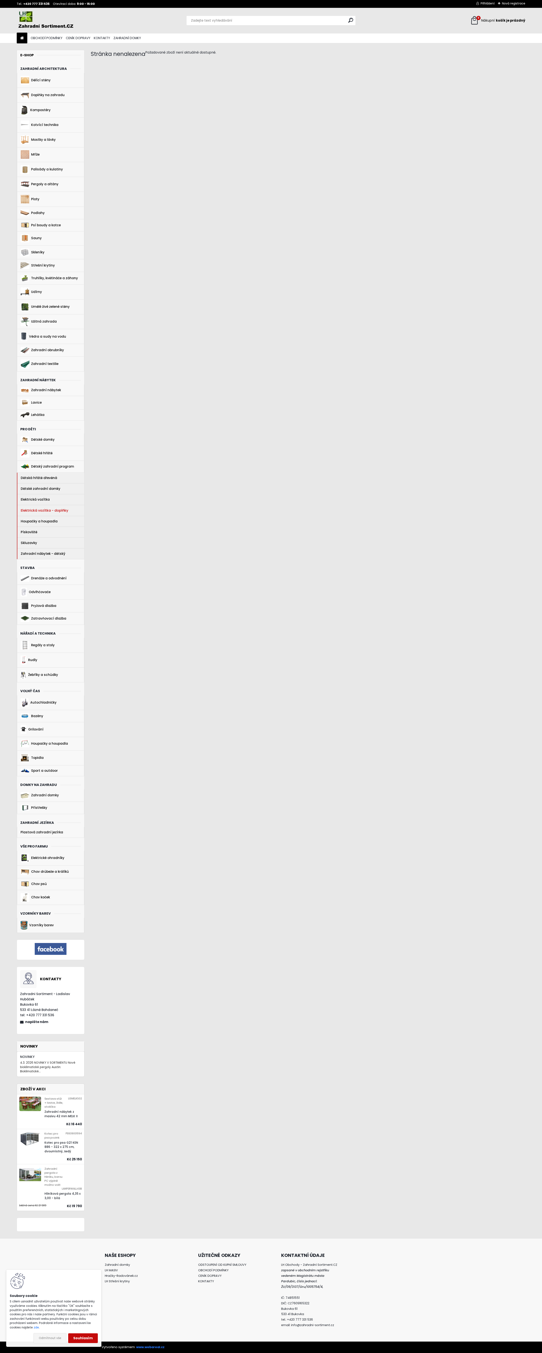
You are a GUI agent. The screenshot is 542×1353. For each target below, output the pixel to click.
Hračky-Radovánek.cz (121, 1276)
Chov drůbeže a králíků (50, 871)
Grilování (35, 729)
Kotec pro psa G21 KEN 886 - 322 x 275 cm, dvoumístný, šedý (61, 1147)
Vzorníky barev (41, 925)
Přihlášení (488, 3)
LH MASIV (111, 1270)
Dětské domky (43, 439)
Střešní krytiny (43, 265)
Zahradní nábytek (46, 390)
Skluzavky (29, 543)
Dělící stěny (41, 80)
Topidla (37, 757)
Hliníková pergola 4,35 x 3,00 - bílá (62, 1196)
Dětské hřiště (42, 453)
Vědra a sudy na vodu (47, 336)
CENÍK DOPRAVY (78, 38)
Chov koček (40, 897)
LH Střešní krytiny (117, 1281)
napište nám (36, 1021)
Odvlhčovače (40, 592)
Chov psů (39, 884)
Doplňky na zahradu (48, 95)
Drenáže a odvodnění (48, 578)
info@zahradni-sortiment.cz (312, 1325)
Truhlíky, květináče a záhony (54, 278)
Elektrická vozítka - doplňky (44, 510)
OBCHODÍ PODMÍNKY (46, 38)
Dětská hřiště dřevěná (39, 478)
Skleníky (37, 252)
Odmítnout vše (50, 1338)
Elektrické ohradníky (47, 858)
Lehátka (37, 415)
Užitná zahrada (44, 321)
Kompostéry (40, 110)
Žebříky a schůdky (43, 674)
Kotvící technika (44, 125)
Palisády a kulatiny (47, 169)
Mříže (35, 154)
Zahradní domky (45, 795)
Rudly (32, 660)
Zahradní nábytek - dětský (43, 553)
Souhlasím (83, 1338)
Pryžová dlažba (43, 605)
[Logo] (46, 20)
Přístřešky (39, 807)
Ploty (35, 199)
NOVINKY (27, 1057)
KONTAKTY (102, 38)
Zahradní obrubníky (47, 350)
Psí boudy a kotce (46, 225)
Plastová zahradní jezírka (42, 832)
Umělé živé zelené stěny (50, 306)
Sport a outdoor (44, 770)
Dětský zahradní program (52, 466)
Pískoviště (29, 532)
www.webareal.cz (150, 1347)
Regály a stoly (43, 645)
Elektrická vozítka (35, 499)
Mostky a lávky (43, 139)
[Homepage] (22, 38)
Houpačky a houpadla (39, 521)
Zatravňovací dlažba (48, 618)
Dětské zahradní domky (40, 488)
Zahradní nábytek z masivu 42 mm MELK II (61, 1114)
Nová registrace (513, 3)
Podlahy (38, 213)
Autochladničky (43, 702)
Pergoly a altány (44, 184)
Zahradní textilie (44, 364)
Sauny (36, 238)
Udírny (36, 292)
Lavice (36, 402)
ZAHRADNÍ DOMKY (127, 38)
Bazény (37, 716)
